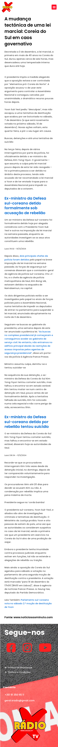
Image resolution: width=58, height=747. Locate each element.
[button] (54, 7)
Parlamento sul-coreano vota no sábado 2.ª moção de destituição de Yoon (28, 603)
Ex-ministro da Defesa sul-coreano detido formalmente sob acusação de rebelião (25, 205)
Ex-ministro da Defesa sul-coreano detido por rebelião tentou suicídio (26, 421)
